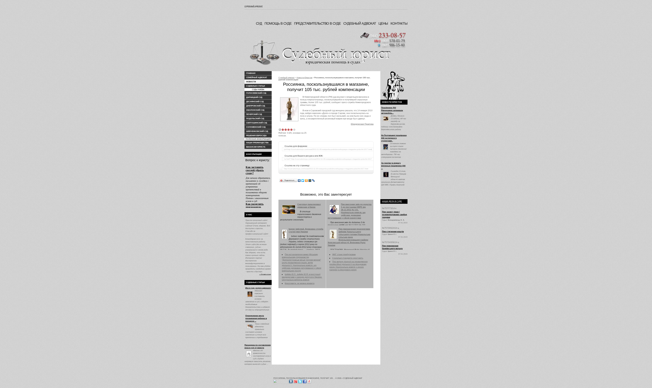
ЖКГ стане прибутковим (344, 254)
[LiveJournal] (313, 180)
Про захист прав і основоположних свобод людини (394, 215)
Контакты (399, 23)
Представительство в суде (317, 23)
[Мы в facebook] (305, 381)
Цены (383, 23)
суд (334, 97)
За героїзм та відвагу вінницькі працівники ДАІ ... (393, 165)
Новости (251, 82)
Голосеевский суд (256, 93)
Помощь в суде (278, 23)
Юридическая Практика (362, 124)
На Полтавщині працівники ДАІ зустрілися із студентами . (394, 138)
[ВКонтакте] (299, 180)
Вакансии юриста (255, 147)
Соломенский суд (256, 127)
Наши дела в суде (392, 201)
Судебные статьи (255, 86)
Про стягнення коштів (393, 231)
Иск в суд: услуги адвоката (258, 288)
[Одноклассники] (306, 180)
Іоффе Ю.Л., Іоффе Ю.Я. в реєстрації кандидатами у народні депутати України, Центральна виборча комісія (302, 277)
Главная (250, 73)
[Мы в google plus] (295, 381)
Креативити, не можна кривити (299, 283)
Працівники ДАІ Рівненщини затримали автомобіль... (392, 110)
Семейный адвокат (256, 77)
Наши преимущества (257, 143)
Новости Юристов (304, 78)
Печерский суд (254, 114)
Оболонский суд (255, 110)
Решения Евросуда (256, 135)
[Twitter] (303, 180)
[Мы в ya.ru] (309, 381)
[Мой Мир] (310, 180)
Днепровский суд (255, 106)
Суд (259, 23)
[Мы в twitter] (300, 381)
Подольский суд (255, 119)
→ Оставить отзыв (265, 274)
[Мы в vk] (291, 381)
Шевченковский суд (257, 131)
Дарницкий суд (254, 97)
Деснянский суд (255, 102)
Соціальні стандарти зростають (347, 258)
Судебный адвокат (253, 6)
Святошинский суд (256, 123)
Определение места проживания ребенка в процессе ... (256, 318)
